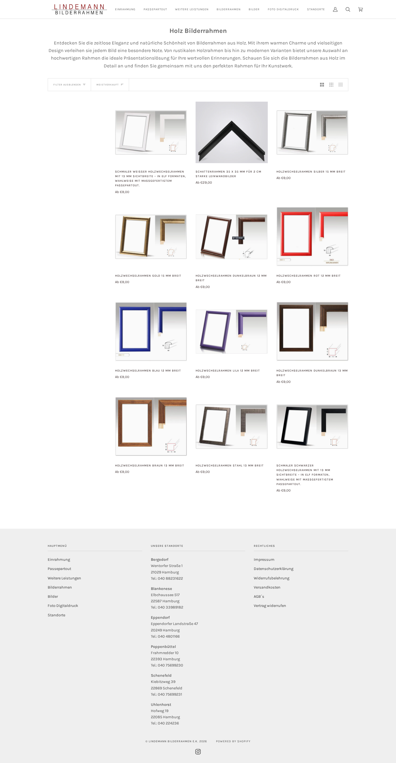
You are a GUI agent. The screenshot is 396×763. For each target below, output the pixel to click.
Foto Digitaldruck (63, 605)
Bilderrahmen (60, 587)
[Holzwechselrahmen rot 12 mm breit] (312, 236)
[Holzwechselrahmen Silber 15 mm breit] (312, 132)
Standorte (56, 615)
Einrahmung (59, 559)
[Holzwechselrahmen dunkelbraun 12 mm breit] (232, 236)
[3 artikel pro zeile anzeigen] (331, 84)
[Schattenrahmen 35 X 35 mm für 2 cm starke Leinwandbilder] (232, 132)
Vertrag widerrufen (270, 605)
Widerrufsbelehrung (271, 578)
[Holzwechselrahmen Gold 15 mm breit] (151, 236)
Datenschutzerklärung (273, 568)
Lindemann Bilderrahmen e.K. (173, 741)
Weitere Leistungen (64, 578)
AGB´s (259, 596)
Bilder (53, 596)
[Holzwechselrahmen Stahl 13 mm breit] (232, 426)
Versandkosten (267, 587)
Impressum (264, 559)
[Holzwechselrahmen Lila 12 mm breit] (232, 331)
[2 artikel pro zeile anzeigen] (322, 84)
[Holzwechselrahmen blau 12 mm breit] (151, 331)
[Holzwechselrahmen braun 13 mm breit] (151, 426)
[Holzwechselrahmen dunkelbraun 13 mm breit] (312, 331)
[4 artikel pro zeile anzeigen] (342, 84)
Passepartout (59, 568)
